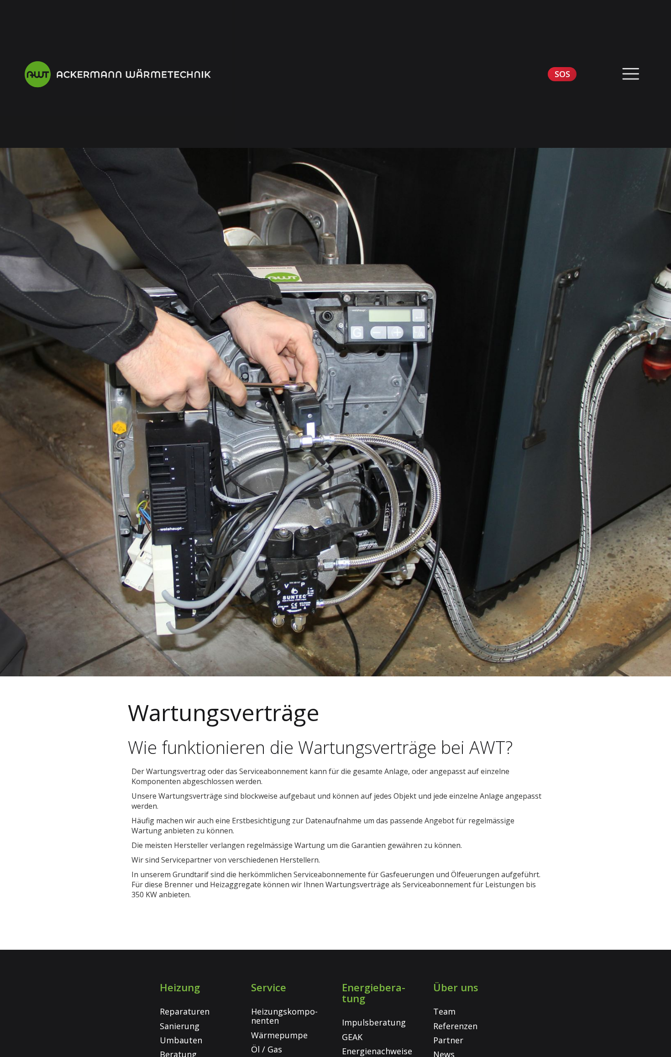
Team (444, 1011)
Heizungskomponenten (284, 1016)
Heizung (180, 987)
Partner (448, 1040)
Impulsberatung (374, 1022)
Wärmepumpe (279, 1035)
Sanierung (179, 1026)
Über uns (455, 987)
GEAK (352, 1036)
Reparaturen (185, 1011)
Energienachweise (377, 1051)
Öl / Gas (266, 1049)
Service (268, 987)
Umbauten (181, 1040)
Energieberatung (373, 993)
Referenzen (455, 1026)
